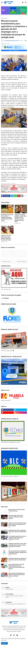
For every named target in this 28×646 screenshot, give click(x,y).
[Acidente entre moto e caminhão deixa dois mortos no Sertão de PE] (4, 532)
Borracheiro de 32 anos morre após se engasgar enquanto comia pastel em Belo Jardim (7, 217)
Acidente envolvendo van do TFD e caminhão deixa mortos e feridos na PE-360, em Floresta (17, 545)
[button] (2, 2)
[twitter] (20, 410)
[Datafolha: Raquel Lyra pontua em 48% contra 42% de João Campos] (4, 560)
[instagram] (20, 412)
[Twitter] (12, 196)
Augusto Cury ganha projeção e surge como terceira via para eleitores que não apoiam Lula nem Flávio (20, 218)
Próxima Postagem (21, 261)
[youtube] (7, 412)
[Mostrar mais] (25, 196)
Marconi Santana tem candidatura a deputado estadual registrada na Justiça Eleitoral (17, 552)
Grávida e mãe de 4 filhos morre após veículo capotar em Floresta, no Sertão (6, 238)
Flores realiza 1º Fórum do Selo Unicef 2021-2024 (16, 510)
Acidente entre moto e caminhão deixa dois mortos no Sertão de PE (17, 531)
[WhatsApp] (15, 196)
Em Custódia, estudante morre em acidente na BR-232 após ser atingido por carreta (17, 538)
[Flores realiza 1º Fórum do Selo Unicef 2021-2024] (4, 511)
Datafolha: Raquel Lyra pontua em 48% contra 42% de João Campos (17, 559)
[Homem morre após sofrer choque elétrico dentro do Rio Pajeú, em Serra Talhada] (4, 524)
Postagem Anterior (6, 261)
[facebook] (7, 410)
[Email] (21, 196)
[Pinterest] (18, 196)
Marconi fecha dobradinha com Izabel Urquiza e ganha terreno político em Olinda (16, 575)
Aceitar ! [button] (4, 643)
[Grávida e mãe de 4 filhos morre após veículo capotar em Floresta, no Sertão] (7, 230)
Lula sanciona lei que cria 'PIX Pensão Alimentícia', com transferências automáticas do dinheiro (16, 566)
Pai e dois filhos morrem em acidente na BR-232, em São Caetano (15, 517)
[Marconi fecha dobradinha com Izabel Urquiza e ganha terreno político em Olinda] (4, 575)
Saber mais (3, 640)
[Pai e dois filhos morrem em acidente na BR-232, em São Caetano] (4, 517)
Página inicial (4, 18)
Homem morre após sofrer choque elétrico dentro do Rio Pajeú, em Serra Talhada (17, 524)
